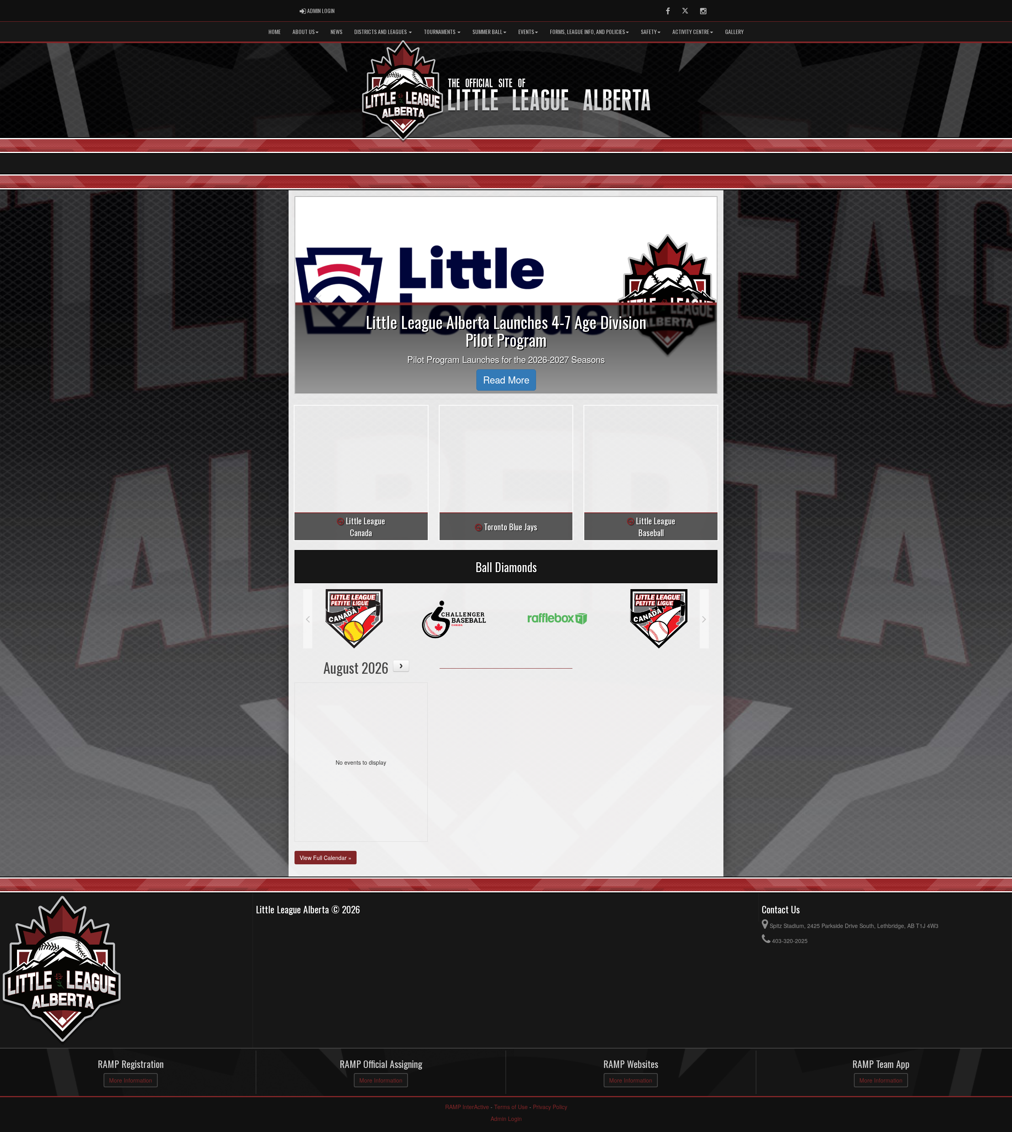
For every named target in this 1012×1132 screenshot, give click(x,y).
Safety (649, 31)
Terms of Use (511, 1107)
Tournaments (440, 31)
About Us (304, 31)
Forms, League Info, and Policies (587, 31)
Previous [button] (307, 618)
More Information (130, 1080)
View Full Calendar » (325, 858)
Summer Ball (487, 31)
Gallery (734, 31)
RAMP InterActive (467, 1107)
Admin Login (506, 1119)
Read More (506, 379)
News (336, 31)
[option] (331, 618)
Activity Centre (690, 31)
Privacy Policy (550, 1107)
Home (274, 31)
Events (526, 31)
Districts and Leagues (381, 31)
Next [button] (704, 618)
